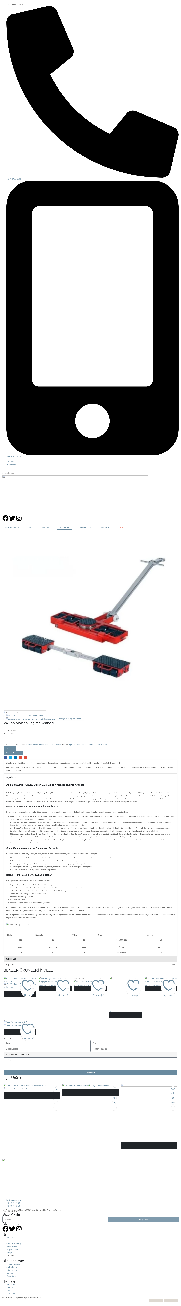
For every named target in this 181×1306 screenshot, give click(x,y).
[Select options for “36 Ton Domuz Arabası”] (125, 1015)
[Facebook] (5, 518)
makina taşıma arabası (98, 745)
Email (25, 757)
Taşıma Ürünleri (55, 745)
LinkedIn (15, 757)
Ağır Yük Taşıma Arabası (78, 745)
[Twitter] (12, 518)
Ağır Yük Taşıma (31, 745)
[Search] (30, 473)
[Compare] (54, 1114)
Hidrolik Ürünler (11, 527)
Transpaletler (85, 527)
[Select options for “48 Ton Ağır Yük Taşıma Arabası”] (161, 988)
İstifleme (45, 527)
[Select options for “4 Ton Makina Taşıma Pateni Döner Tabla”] (20, 994)
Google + (20, 757)
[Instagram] (19, 518)
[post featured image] (83, 981)
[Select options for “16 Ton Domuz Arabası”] (90, 988)
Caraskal (105, 527)
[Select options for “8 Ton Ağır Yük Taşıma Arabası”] (55, 988)
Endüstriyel (64, 527)
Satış (121, 527)
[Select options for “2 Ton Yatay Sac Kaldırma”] (20, 1032)
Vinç (30, 527)
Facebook (5, 757)
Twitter (10, 757)
